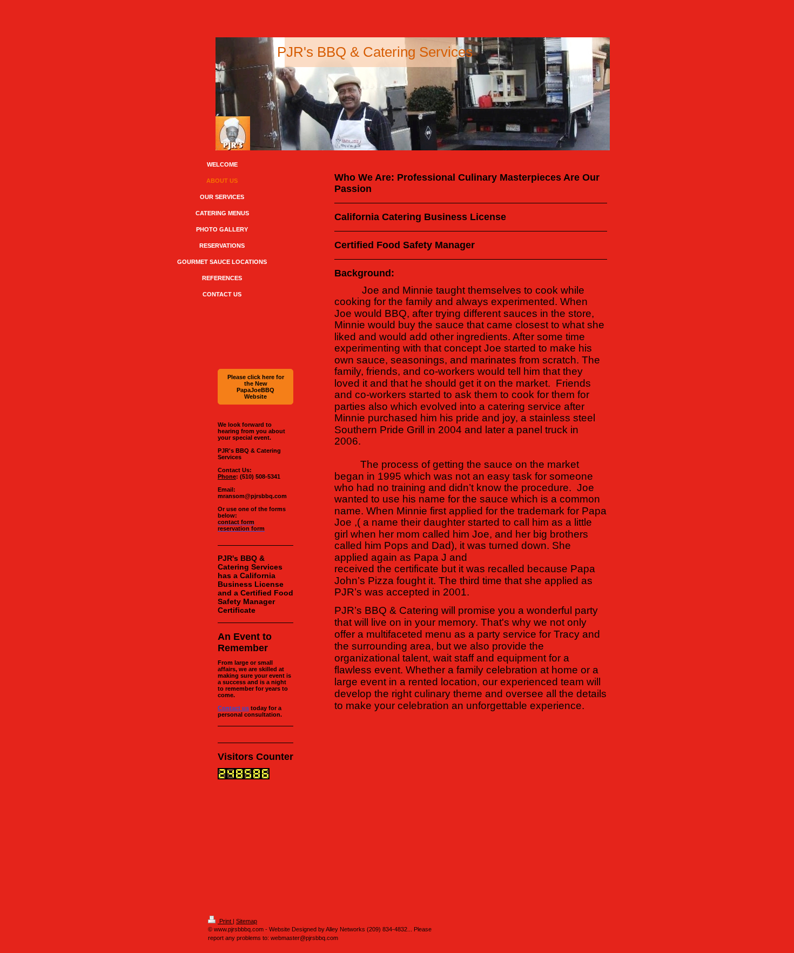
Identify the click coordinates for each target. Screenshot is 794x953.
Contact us (233, 708)
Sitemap (246, 921)
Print (225, 921)
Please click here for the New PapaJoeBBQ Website (255, 387)
